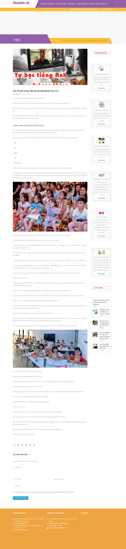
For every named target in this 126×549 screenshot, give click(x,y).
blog (57, 41)
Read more (101, 88)
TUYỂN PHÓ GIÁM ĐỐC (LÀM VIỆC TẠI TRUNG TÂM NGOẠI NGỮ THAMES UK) (101, 302)
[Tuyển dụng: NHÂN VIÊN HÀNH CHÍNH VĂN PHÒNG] (95, 346)
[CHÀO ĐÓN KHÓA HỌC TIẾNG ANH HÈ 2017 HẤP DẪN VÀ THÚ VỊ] (95, 323)
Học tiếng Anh (55, 265)
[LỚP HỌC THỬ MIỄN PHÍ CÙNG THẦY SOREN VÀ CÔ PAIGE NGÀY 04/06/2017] (95, 334)
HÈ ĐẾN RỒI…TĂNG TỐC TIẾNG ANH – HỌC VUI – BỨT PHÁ (105, 311)
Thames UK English (48, 422)
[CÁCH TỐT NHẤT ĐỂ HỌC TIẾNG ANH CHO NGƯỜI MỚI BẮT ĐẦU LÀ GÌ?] (50, 67)
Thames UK (17, 94)
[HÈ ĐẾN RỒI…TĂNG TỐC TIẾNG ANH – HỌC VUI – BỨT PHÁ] (95, 311)
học (83, 130)
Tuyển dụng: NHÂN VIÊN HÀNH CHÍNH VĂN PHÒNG (104, 346)
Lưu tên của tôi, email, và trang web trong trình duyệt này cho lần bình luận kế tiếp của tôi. (44, 492)
